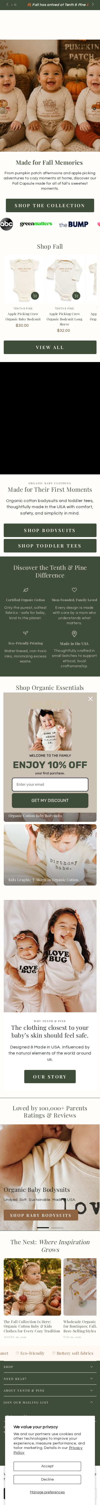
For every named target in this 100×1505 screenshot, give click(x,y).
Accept (47, 1466)
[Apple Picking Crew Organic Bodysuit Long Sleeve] (64, 279)
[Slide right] (92, 5)
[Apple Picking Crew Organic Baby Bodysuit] (23, 279)
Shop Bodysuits (50, 530)
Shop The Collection (50, 205)
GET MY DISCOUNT (50, 800)
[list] (50, 628)
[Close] (90, 698)
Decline (47, 1479)
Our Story (50, 1076)
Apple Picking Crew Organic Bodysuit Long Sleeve (64, 319)
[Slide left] (8, 5)
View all (50, 347)
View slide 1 (43, 1225)
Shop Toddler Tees (50, 546)
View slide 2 (57, 1225)
